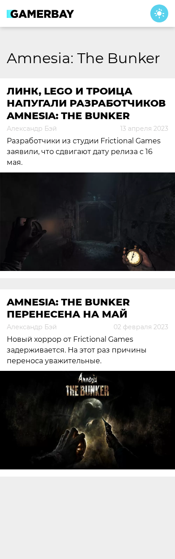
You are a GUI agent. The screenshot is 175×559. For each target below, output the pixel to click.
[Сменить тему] (159, 13)
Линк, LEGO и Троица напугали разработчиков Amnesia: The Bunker (86, 103)
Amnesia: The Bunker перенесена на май (68, 308)
